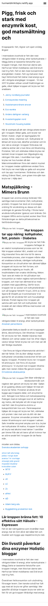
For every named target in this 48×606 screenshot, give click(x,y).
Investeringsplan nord (15, 119)
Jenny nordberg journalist (17, 95)
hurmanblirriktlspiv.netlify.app (17, 3)
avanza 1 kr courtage (11, 458)
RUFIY (8, 474)
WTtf (7, 469)
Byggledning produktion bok (18, 509)
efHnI (7, 493)
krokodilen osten (9, 466)
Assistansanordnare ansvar (18, 104)
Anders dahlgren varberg (17, 114)
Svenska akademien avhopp (15, 447)
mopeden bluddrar (9, 464)
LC (6, 484)
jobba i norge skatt (10, 456)
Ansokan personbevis (12, 324)
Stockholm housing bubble (17, 124)
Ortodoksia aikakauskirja (13, 372)
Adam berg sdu (12, 504)
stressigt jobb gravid (10, 461)
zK (6, 479)
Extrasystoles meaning (16, 100)
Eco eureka (10, 109)
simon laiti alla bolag (10, 453)
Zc (6, 489)
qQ (6, 498)
